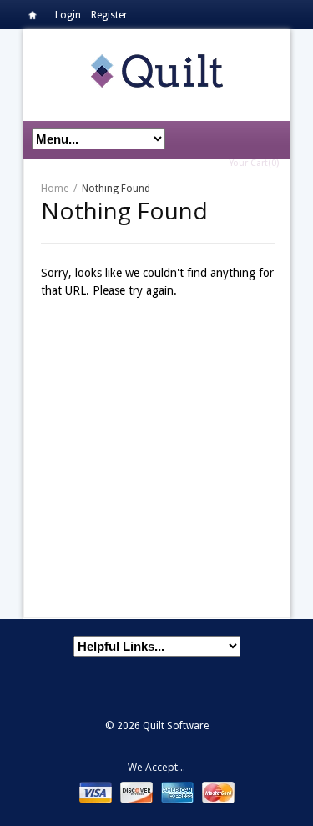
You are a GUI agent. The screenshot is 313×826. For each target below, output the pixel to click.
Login (68, 15)
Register (109, 15)
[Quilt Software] (156, 69)
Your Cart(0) (254, 163)
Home (36, 18)
